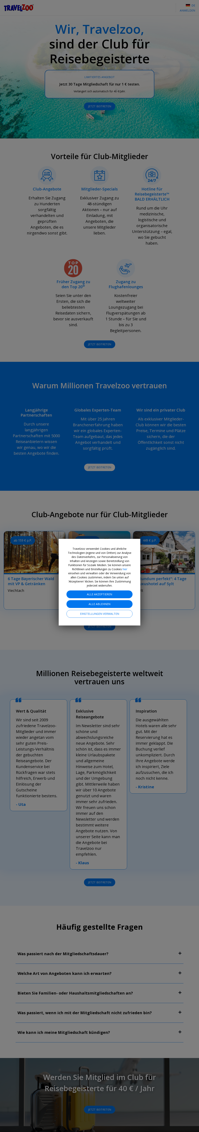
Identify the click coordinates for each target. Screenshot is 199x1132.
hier (125, 569)
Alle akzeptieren (99, 594)
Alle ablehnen (99, 604)
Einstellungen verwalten (99, 614)
